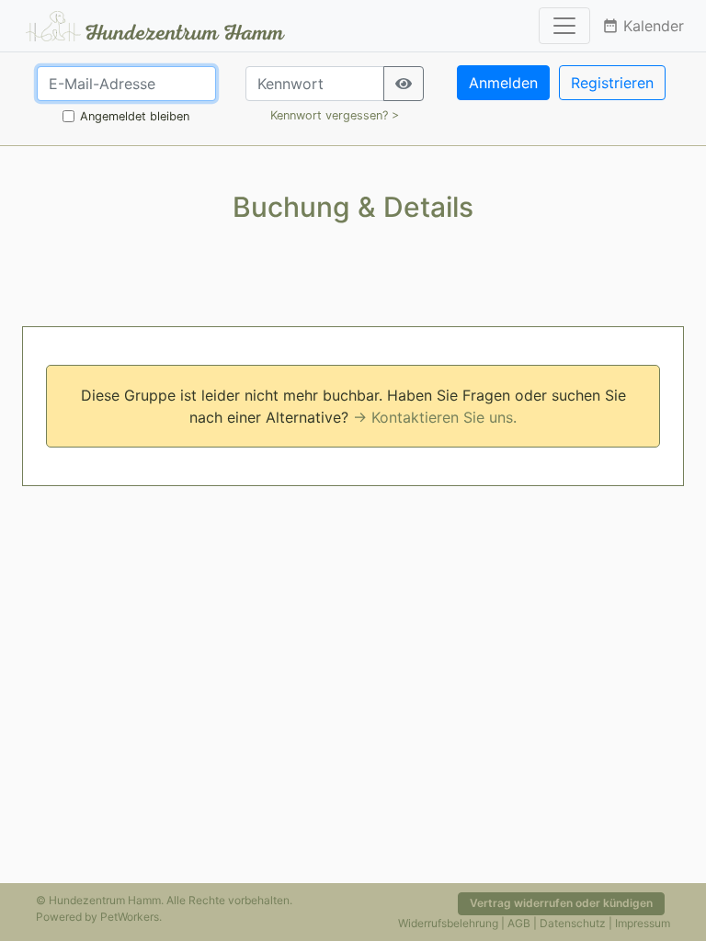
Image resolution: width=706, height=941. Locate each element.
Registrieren (612, 83)
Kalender (643, 26)
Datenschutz (573, 923)
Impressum (642, 923)
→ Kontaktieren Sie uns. (435, 417)
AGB (518, 923)
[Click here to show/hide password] (403, 83)
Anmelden (503, 83)
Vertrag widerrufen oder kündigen (561, 903)
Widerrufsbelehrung (448, 923)
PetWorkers (129, 917)
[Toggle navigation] (564, 25)
